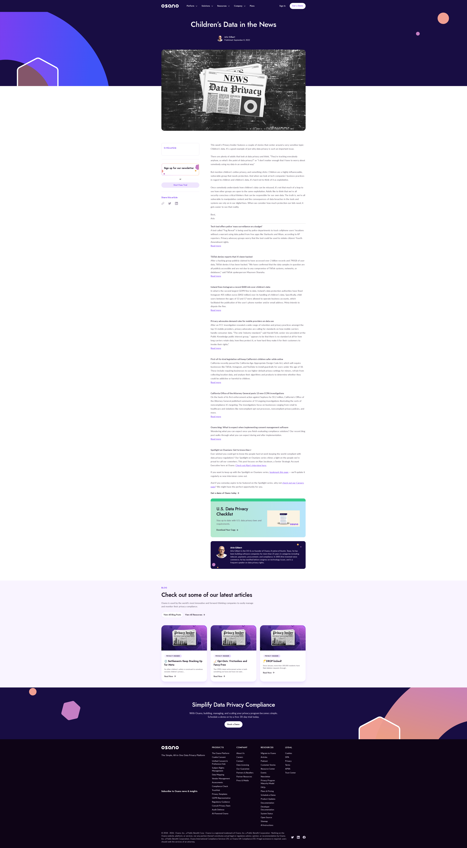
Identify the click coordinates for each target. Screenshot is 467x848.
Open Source (266, 817)
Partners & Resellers (244, 772)
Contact (239, 761)
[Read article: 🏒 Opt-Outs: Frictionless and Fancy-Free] (233, 653)
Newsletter (265, 776)
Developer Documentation (267, 808)
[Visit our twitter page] (292, 837)
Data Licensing (242, 765)
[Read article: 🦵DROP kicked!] (283, 653)
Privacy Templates (219, 794)
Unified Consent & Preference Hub (220, 762)
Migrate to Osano (268, 753)
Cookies (288, 753)
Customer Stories (268, 765)
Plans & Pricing (267, 791)
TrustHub (216, 790)
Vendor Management (221, 778)
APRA (287, 768)
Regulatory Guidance (221, 801)
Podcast (264, 761)
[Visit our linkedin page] (298, 837)
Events (263, 772)
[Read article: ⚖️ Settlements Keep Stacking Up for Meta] (184, 653)
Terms (287, 765)
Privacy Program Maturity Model (268, 782)
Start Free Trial (180, 185)
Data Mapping (218, 774)
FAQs (263, 787)
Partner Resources (244, 776)
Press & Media (242, 780)
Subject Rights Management (218, 769)
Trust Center (290, 772)
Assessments (217, 782)
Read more (216, 245)
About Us (240, 753)
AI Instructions (267, 825)
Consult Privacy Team (221, 805)
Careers (239, 757)
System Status (267, 813)
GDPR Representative (221, 798)
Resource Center (268, 768)
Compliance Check (220, 786)
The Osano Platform (220, 753)
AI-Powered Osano (220, 813)
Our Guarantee (242, 768)
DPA (287, 757)
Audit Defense (218, 809)
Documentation (267, 802)
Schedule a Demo (268, 795)
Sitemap (264, 821)
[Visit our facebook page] (304, 837)
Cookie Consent (219, 757)
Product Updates (268, 799)
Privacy (288, 761)
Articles (264, 757)
